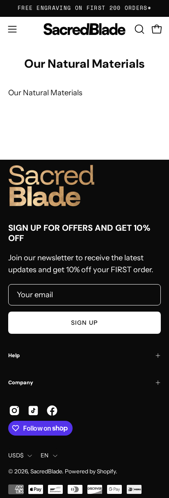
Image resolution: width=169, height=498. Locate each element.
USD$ (15, 455)
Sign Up (84, 322)
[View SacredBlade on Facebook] (52, 410)
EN (45, 455)
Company (20, 382)
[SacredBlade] (84, 29)
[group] (84, 8)
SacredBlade (46, 471)
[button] (138, 29)
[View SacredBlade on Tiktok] (33, 410)
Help (14, 355)
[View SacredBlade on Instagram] (14, 410)
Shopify (106, 471)
